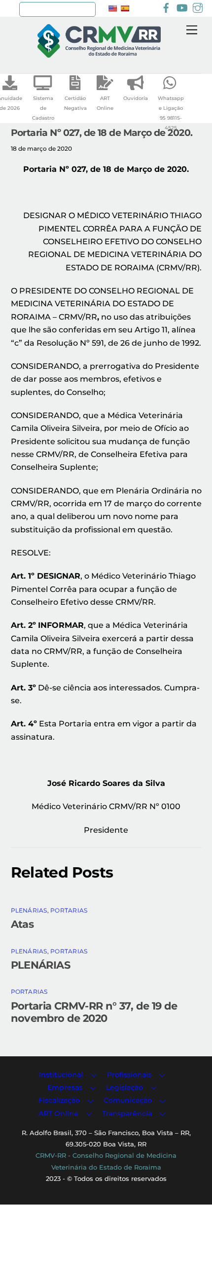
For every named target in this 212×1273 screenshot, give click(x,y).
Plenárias (29, 910)
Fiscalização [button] (59, 1100)
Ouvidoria (135, 98)
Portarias (68, 910)
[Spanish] (124, 8)
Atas (22, 924)
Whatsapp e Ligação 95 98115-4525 (171, 113)
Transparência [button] (127, 1113)
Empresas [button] (64, 1087)
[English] (112, 8)
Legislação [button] (124, 1087)
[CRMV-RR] (99, 53)
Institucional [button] (61, 1074)
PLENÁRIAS (40, 965)
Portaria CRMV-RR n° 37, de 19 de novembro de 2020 (94, 1012)
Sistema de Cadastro (43, 108)
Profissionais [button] (129, 1074)
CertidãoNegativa (75, 103)
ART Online (105, 103)
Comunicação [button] (128, 1100)
